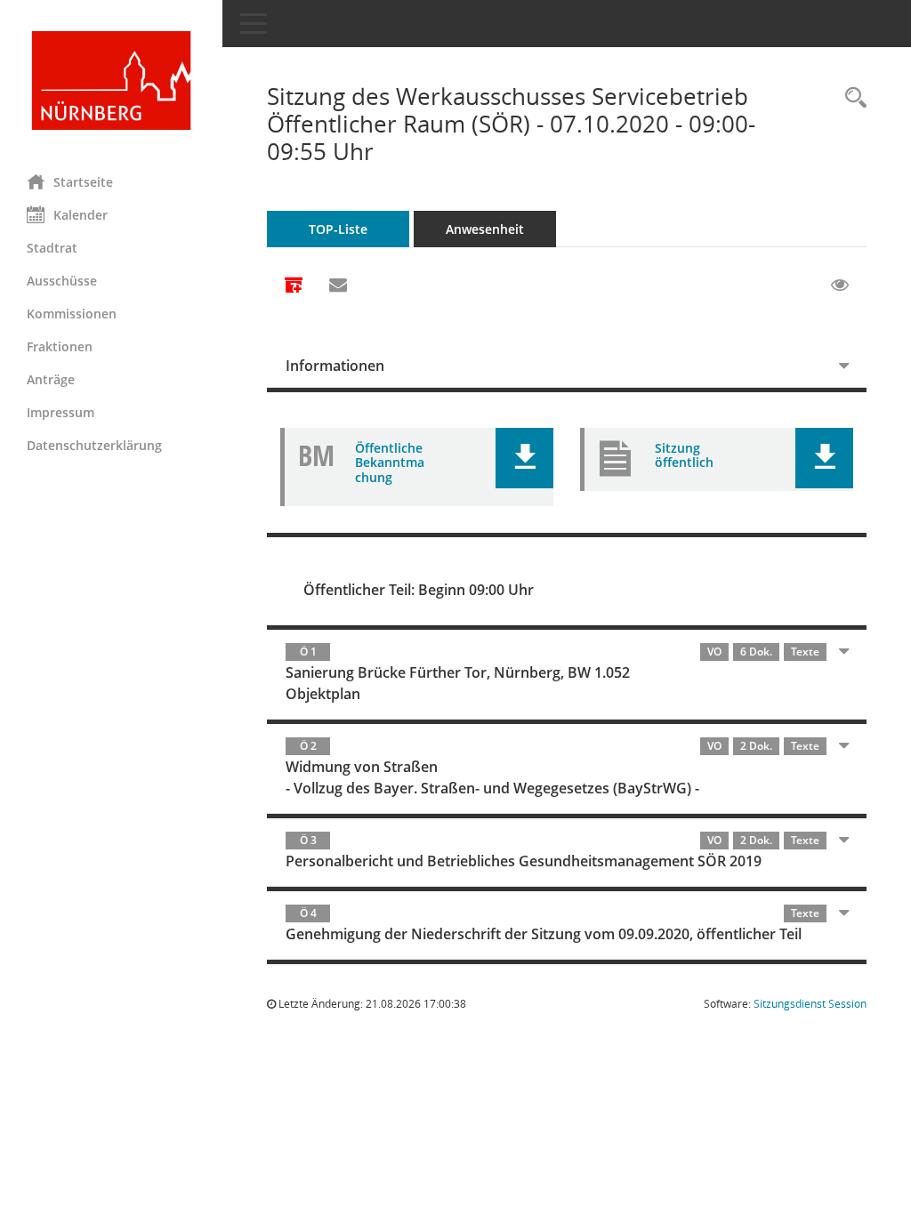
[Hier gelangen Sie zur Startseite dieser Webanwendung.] (111, 80)
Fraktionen (60, 346)
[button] (524, 458)
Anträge (51, 379)
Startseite (83, 181)
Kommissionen (72, 313)
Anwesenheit (485, 229)
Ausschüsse (62, 280)
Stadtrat (52, 247)
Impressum (60, 412)
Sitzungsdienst (810, 1003)
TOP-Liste (338, 229)
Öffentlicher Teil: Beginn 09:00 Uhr (418, 589)
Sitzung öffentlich (684, 455)
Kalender (80, 214)
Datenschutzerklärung (94, 445)
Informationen (335, 365)
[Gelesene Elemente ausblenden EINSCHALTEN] (840, 286)
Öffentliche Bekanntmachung (389, 463)
